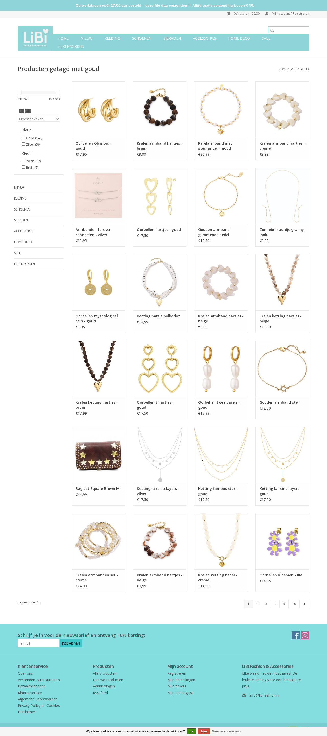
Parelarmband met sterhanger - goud (215, 146)
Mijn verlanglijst (180, 692)
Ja (191, 731)
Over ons (25, 673)
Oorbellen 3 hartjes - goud (155, 405)
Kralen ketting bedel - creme (217, 577)
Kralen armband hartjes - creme (282, 146)
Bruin (32, 167)
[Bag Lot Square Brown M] (98, 455)
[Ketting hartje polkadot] (159, 282)
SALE (266, 38)
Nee (204, 731)
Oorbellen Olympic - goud (93, 146)
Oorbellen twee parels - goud (219, 405)
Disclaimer (26, 711)
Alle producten (104, 673)
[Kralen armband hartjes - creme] (282, 109)
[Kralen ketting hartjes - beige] (282, 282)
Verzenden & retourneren (39, 679)
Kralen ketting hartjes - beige (281, 318)
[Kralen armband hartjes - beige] (221, 282)
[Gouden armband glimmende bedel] (221, 196)
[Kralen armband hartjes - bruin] (159, 109)
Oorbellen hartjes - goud (159, 229)
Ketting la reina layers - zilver (158, 491)
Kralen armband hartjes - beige (221, 318)
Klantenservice (30, 692)
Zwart (33, 161)
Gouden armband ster (279, 402)
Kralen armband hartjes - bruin (159, 146)
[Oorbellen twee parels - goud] (221, 369)
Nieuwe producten (108, 679)
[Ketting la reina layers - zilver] (159, 455)
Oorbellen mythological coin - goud (97, 318)
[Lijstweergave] (28, 111)
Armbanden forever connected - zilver (93, 232)
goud (304, 69)
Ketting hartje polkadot (158, 315)
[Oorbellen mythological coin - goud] (98, 282)
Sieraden (172, 38)
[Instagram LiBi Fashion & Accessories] (305, 635)
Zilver (33, 144)
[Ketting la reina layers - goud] (282, 455)
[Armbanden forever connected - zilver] (98, 196)
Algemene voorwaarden (37, 699)
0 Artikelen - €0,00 (246, 13)
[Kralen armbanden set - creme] (98, 541)
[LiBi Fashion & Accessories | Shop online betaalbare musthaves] (35, 38)
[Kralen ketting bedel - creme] (221, 541)
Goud (34, 138)
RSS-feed (100, 692)
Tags (293, 69)
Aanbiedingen (104, 686)
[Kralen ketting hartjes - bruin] (98, 369)
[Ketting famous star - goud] (221, 455)
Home (63, 38)
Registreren (176, 673)
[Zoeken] (272, 30)
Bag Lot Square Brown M (98, 488)
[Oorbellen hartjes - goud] (159, 196)
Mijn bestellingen (181, 679)
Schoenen (141, 38)
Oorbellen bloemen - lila (281, 575)
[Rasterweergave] (21, 111)
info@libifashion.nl (264, 695)
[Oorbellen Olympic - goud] (98, 109)
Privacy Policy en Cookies (39, 705)
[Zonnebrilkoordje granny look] (282, 196)
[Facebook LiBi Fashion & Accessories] (296, 635)
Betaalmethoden (32, 686)
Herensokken (71, 46)
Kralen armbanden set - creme (97, 577)
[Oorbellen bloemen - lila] (282, 541)
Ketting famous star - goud (218, 491)
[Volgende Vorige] (304, 604)
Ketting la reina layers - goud (281, 491)
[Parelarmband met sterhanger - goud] (221, 109)
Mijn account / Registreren (290, 13)
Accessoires (204, 38)
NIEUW (86, 38)
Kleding (112, 38)
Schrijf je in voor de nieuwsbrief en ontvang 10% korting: (81, 635)
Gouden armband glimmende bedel (214, 232)
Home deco (239, 38)
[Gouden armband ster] (282, 369)
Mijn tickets (176, 686)
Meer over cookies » (226, 731)
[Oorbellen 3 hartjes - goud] (159, 369)
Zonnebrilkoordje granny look (282, 232)
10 (294, 604)
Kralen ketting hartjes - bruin (97, 405)
